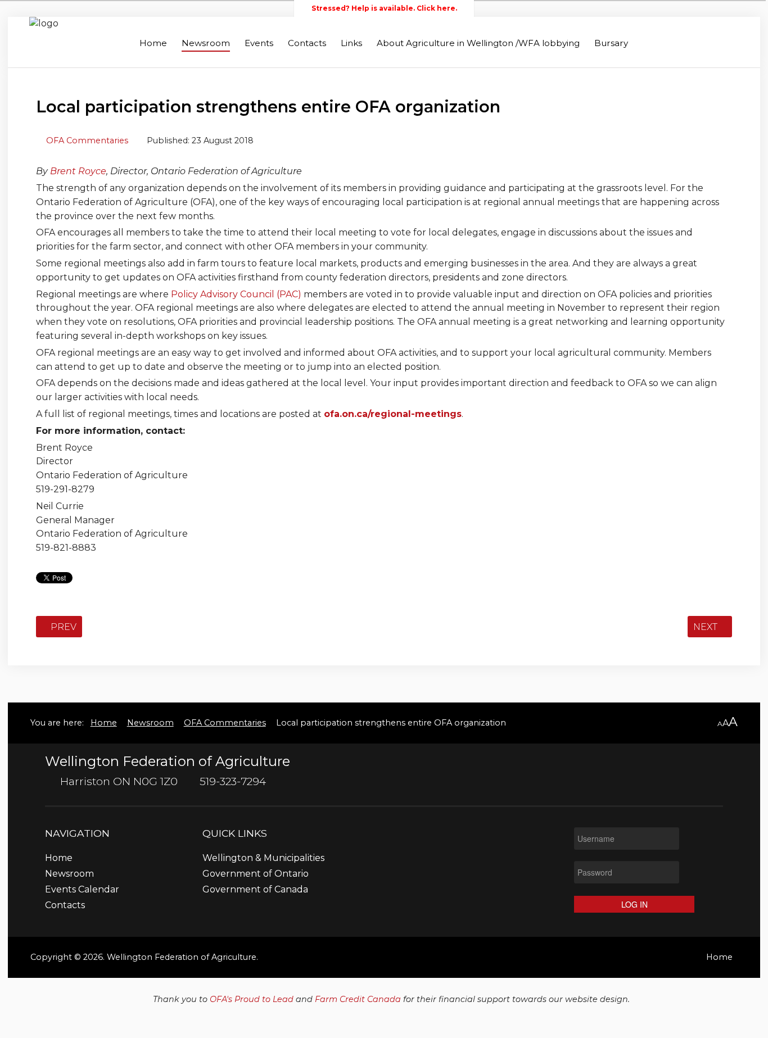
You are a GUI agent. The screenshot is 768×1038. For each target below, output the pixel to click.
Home (153, 43)
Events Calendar (82, 890)
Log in (634, 904)
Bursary (611, 43)
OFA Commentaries (87, 140)
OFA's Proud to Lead (251, 999)
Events (259, 43)
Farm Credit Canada (358, 999)
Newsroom (206, 43)
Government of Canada (255, 890)
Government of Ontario (255, 874)
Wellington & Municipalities (263, 858)
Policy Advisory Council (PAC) (236, 294)
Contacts (307, 43)
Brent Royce (78, 171)
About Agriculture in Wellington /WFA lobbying (478, 43)
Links (351, 43)
